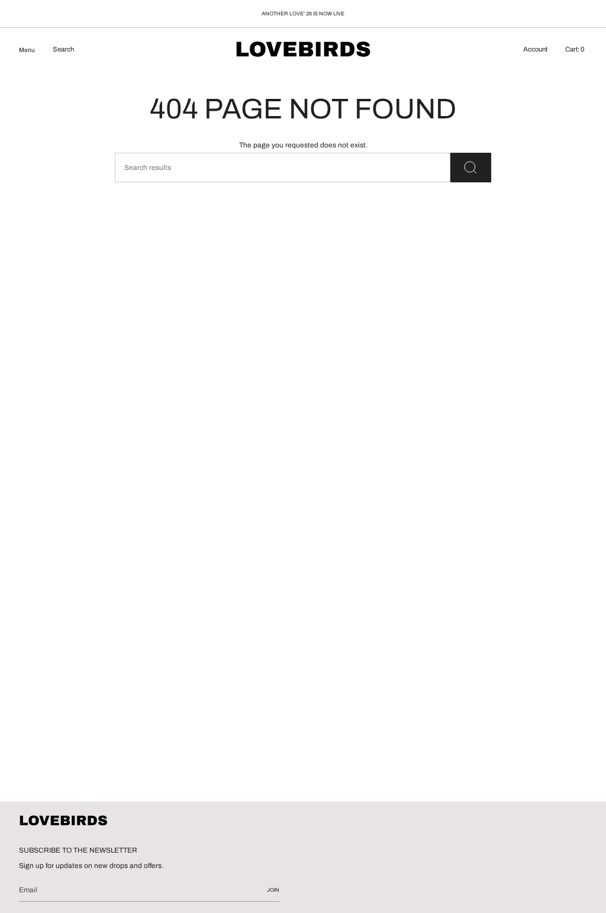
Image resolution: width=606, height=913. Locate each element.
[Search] (470, 167)
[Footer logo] (63, 821)
